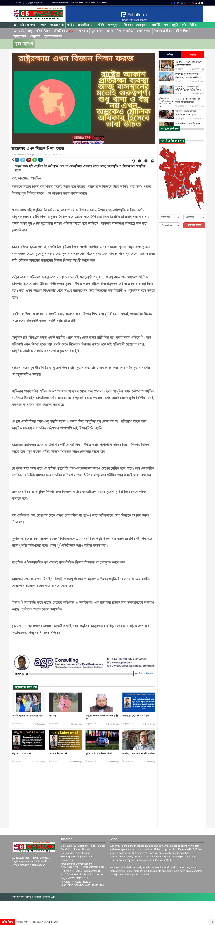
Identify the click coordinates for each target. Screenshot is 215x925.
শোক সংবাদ (144, 31)
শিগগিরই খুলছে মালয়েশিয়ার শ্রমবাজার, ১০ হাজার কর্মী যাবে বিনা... (188, 77)
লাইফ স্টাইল (43, 31)
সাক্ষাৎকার (82, 31)
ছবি (184, 25)
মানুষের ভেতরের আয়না (22, 753)
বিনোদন (128, 25)
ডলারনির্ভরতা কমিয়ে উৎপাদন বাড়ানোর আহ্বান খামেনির (187, 125)
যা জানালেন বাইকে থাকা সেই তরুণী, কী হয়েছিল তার (187, 100)
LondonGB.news (76, 3)
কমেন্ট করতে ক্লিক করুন (144, 673)
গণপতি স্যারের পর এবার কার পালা (27, 715)
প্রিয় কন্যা (53, 715)
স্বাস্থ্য (30, 31)
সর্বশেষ (170, 54)
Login (200, 3)
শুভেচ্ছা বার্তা (57, 25)
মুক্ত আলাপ (97, 31)
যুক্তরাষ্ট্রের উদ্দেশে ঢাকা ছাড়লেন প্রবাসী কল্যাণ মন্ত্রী (188, 63)
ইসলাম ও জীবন (162, 31)
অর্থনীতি (100, 25)
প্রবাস (110, 31)
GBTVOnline (90, 3)
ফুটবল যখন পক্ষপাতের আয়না (98, 753)
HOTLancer (101, 3)
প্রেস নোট (19, 31)
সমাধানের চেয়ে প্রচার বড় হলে (135, 715)
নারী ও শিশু (181, 31)
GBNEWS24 (21, 154)
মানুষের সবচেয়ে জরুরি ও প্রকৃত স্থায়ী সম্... (101, 717)
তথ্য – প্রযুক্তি (171, 25)
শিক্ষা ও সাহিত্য (125, 31)
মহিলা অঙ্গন (19, 36)
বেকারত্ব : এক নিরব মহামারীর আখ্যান (139, 753)
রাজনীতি (156, 25)
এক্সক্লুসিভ (35, 36)
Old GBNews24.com (59, 3)
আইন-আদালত (27, 25)
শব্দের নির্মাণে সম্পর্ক (58, 753)
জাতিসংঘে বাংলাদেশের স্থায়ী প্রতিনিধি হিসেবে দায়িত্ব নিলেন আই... (188, 90)
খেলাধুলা (141, 25)
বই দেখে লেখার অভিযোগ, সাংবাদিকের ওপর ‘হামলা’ (186, 113)
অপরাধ (43, 25)
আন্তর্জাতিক (84, 25)
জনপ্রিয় (193, 54)
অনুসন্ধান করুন (194, 225)
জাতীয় (70, 25)
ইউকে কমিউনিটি (53, 36)
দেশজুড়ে (113, 25)
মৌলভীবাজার (63, 31)
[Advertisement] (83, 797)
